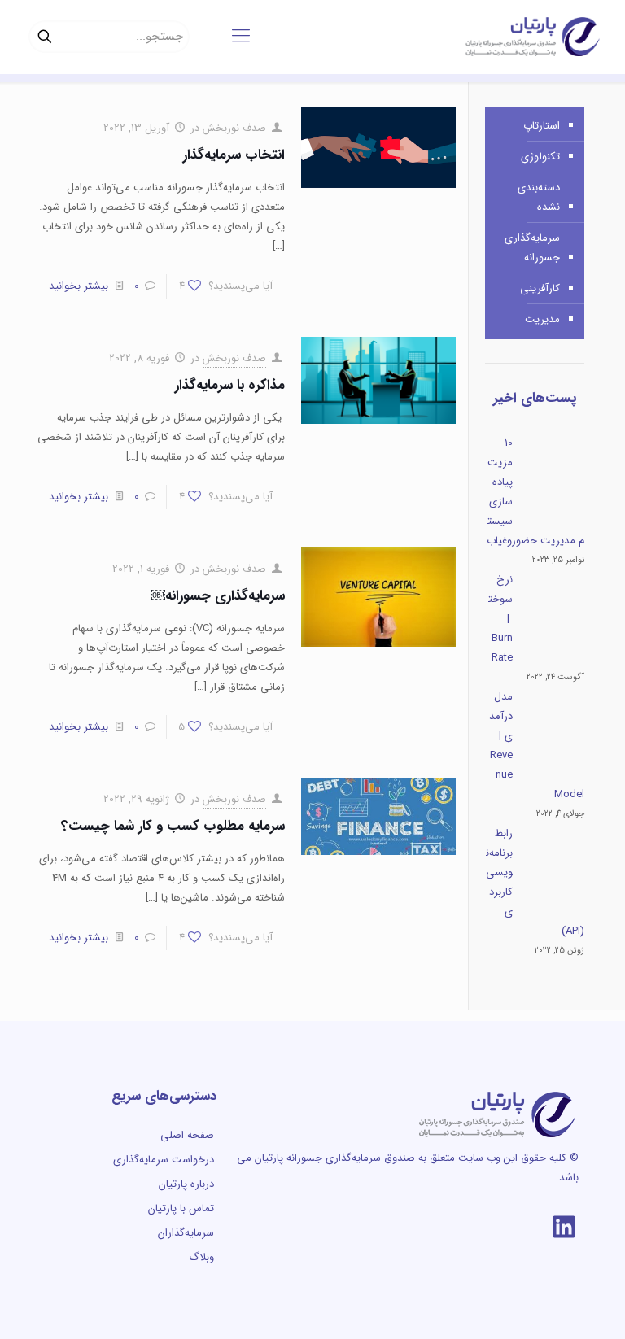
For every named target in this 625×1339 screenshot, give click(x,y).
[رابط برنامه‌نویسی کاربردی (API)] (553, 870)
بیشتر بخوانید (78, 285)
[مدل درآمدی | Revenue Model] (553, 734)
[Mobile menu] (241, 36)
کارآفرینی (540, 288)
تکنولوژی (540, 156)
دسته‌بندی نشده (539, 197)
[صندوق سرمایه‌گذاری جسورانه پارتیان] (532, 36)
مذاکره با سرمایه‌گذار (230, 385)
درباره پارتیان (186, 1184)
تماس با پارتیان (181, 1208)
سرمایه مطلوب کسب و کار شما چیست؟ (173, 826)
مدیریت (542, 319)
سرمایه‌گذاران (186, 1232)
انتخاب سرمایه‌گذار (234, 155)
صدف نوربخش (234, 128)
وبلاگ (201, 1257)
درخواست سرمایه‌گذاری (163, 1159)
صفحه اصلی (187, 1135)
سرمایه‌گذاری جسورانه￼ (218, 596)
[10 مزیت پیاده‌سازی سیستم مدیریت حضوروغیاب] (553, 480)
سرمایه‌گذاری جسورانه (532, 247)
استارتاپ (541, 125)
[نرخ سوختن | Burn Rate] (553, 616)
